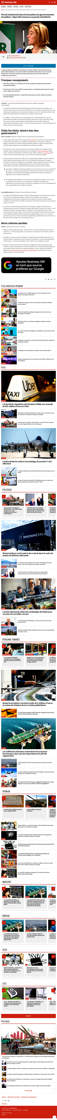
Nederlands (4, 1104)
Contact (4, 1097)
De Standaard (47, 153)
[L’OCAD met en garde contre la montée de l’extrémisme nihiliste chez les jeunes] (9, 299)
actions (3, 867)
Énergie (3, 767)
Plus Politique (40, 1090)
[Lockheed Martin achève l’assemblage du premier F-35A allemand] (28, 429)
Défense (3, 417)
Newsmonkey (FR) (17, 1110)
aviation (3, 458)
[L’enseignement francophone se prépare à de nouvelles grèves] (9, 346)
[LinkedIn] (8, 1100)
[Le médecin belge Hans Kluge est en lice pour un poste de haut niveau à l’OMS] (9, 617)
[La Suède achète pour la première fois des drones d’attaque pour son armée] (9, 468)
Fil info (21, 6)
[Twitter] (6, 1100)
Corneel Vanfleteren (15, 56)
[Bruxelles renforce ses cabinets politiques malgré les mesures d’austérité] (9, 318)
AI (2, 848)
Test (4, 998)
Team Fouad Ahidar (42, 151)
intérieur (4, 307)
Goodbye (25, 1110)
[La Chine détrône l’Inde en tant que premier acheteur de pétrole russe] (9, 759)
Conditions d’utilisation (13, 1097)
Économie (9, 6)
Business (3, 316)
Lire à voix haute (28, 66)
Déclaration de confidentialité (29, 1097)
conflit (3, 426)
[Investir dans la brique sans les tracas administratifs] (13, 796)
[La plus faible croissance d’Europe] (36, 796)
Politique (16, 6)
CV (3, 57)
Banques (3, 297)
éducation (4, 354)
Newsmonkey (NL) (6, 1110)
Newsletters (28, 6)
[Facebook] (3, 1100)
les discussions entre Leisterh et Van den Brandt (23, 250)
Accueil (2, 9)
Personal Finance (5, 335)
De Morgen (33, 140)
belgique (28, 806)
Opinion (4, 806)
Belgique (3, 6)
